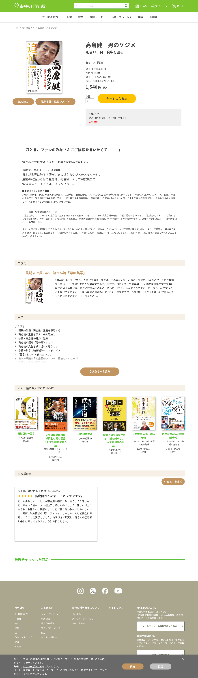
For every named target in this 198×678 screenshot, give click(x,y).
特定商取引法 (47, 623)
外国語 (153, 17)
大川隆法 (98, 62)
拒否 (160, 666)
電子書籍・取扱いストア (55, 101)
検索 (126, 5)
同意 (132, 666)
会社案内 (76, 614)
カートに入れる (117, 98)
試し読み (23, 101)
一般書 (68, 17)
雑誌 (92, 17)
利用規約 (45, 618)
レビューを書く (173, 481)
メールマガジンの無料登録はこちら (159, 626)
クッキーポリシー (49, 637)
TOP (17, 27)
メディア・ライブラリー (84, 618)
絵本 (80, 17)
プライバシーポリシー (52, 628)
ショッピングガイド (51, 614)
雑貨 (140, 17)
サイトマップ (116, 607)
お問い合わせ (78, 623)
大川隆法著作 (50, 17)
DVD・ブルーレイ (121, 17)
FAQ (43, 632)
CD (103, 17)
